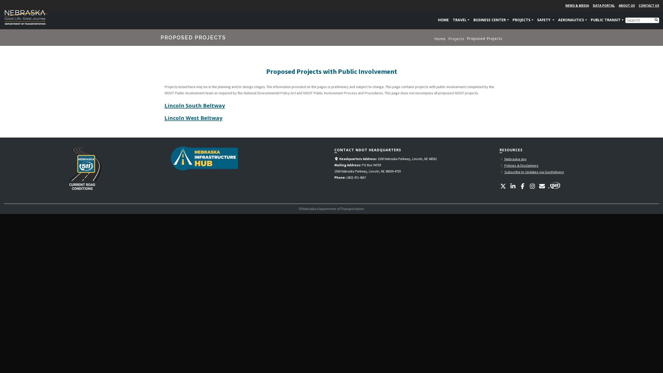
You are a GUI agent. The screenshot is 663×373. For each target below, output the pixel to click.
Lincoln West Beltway (193, 117)
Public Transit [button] (606, 19)
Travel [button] (460, 19)
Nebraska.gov (515, 159)
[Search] (656, 19)
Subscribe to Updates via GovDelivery (534, 172)
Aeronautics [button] (571, 19)
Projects (456, 38)
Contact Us (649, 5)
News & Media (577, 5)
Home (443, 19)
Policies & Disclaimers (521, 165)
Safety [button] (544, 19)
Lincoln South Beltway (194, 105)
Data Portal (604, 5)
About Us (627, 5)
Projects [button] (521, 19)
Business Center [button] (489, 19)
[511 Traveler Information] (554, 185)
